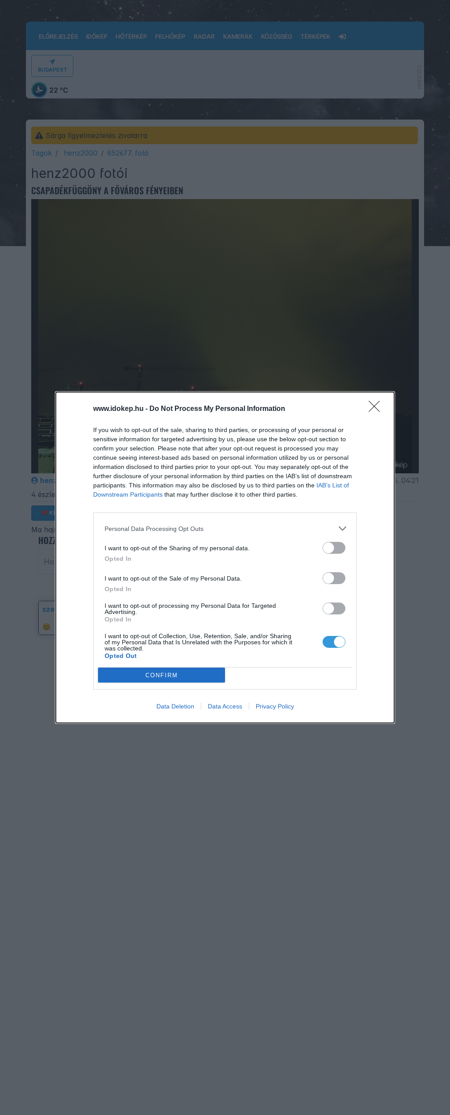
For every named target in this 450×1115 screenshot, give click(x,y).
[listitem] (225, 528)
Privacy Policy (275, 706)
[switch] (334, 548)
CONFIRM (161, 675)
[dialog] (225, 557)
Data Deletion (175, 706)
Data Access (225, 706)
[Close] (377, 409)
